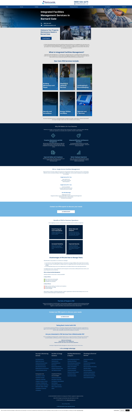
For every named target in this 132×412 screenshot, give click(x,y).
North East (59, 379)
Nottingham (38, 390)
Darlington (38, 377)
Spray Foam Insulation (72, 375)
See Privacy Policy (80, 410)
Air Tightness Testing (72, 373)
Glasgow (37, 381)
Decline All (122, 410)
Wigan (42, 386)
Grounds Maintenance (56, 363)
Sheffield (46, 386)
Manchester (46, 384)
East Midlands (54, 381)
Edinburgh (38, 379)
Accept (127, 410)
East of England (55, 383)
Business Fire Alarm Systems (73, 372)
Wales (53, 386)
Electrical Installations (88, 370)
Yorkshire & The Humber (56, 377)
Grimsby (42, 381)
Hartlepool (38, 383)
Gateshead (43, 379)
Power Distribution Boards (89, 377)
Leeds (37, 384)
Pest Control (54, 364)
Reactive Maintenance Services (74, 359)
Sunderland (38, 388)
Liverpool (41, 384)
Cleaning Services (55, 361)
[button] (21, 6)
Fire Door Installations (72, 368)
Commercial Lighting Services (89, 372)
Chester (43, 375)
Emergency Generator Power (57, 368)
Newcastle (38, 386)
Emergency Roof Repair (72, 361)
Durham (42, 377)
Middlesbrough (44, 383)
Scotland (56, 386)
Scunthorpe (44, 388)
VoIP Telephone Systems (56, 370)
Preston (46, 381)
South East (59, 384)
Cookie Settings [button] (116, 410)
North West (54, 379)
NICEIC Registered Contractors (89, 375)
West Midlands (61, 381)
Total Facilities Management (57, 359)
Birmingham (38, 375)
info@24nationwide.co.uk (71, 400)
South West (54, 384)
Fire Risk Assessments (72, 370)
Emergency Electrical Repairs (89, 373)
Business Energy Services (56, 366)
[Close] (130, 410)
